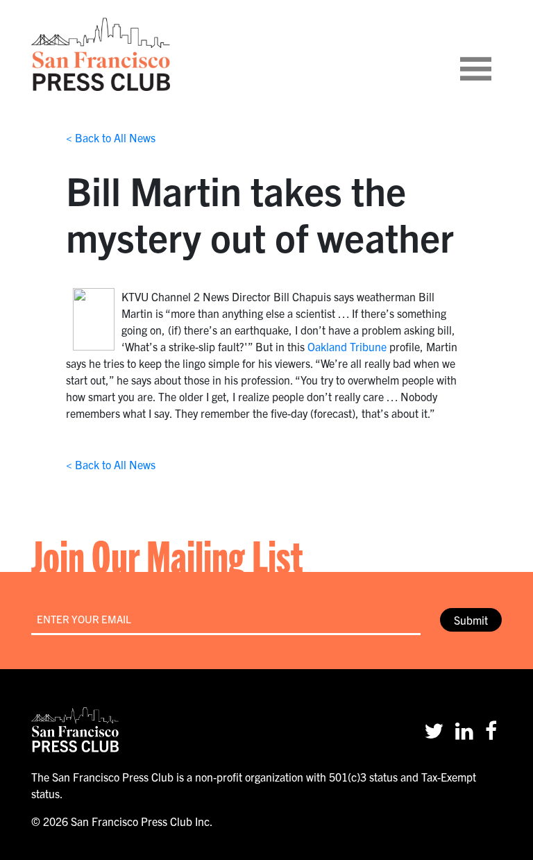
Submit (471, 620)
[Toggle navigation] (493, 54)
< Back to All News (110, 137)
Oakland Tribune (347, 346)
